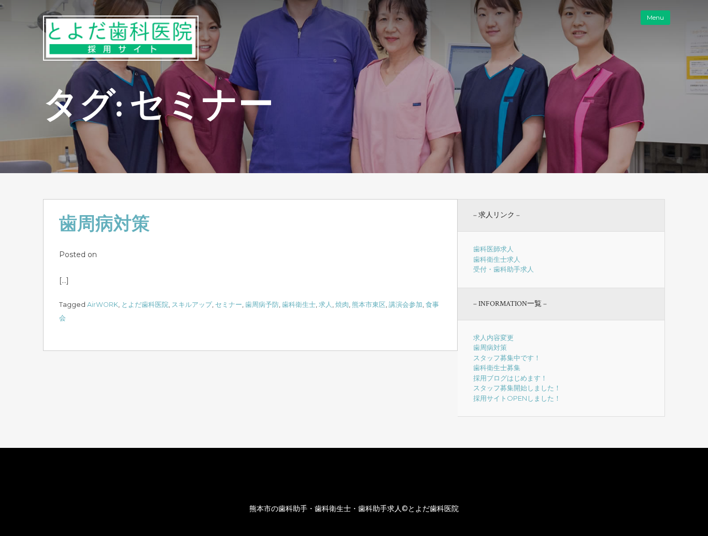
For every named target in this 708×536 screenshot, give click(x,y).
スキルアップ (192, 304)
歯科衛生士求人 (496, 259)
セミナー (228, 304)
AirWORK (102, 304)
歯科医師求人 (493, 249)
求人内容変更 (493, 337)
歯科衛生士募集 (496, 367)
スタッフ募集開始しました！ (517, 388)
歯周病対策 (104, 224)
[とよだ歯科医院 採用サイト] (121, 58)
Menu (655, 17)
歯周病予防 (262, 304)
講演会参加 (405, 304)
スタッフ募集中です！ (507, 358)
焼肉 (342, 304)
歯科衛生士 (299, 304)
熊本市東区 (369, 304)
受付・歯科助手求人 (503, 269)
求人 (325, 304)
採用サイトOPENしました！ (517, 398)
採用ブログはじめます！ (510, 378)
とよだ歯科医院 (144, 304)
